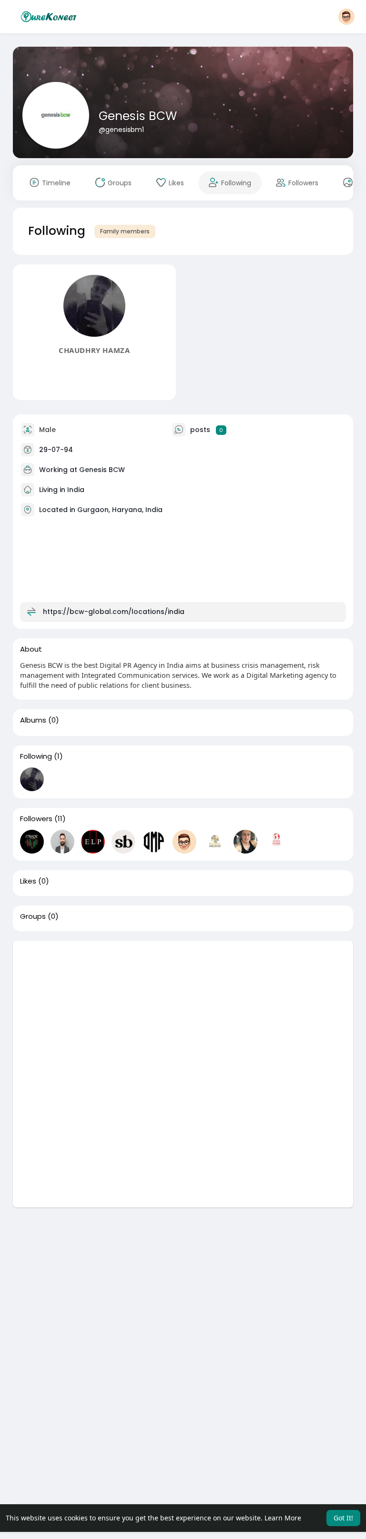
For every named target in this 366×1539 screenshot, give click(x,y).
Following (36, 756)
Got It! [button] (343, 1517)
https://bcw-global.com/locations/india (113, 611)
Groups (33, 916)
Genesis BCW (138, 116)
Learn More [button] (282, 1517)
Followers (36, 819)
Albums (33, 720)
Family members (125, 231)
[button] (346, 16)
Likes (28, 881)
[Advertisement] (183, 1007)
